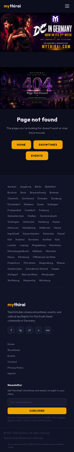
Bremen (54, 192)
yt (29, 330)
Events (37, 155)
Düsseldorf (14, 204)
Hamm (56, 221)
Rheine (61, 262)
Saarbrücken (15, 268)
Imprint (12, 373)
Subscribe (37, 410)
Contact (12, 361)
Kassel (61, 233)
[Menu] (67, 6)
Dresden (42, 198)
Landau (12, 245)
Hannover (13, 227)
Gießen (32, 215)
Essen (40, 204)
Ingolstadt (13, 233)
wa (48, 330)
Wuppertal (29, 280)
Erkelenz (29, 204)
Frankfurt (30, 210)
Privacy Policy (16, 367)
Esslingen (53, 204)
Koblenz (20, 239)
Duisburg (56, 198)
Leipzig (24, 245)
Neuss (11, 256)
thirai (12, 6)
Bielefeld (50, 186)
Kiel (10, 239)
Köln (57, 239)
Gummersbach (48, 215)
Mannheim (55, 245)
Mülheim (37, 251)
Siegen (55, 268)
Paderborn (14, 262)
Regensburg (46, 262)
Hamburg (43, 221)
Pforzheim (29, 262)
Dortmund (28, 198)
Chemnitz (13, 198)
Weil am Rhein (30, 274)
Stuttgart (13, 274)
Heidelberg (29, 227)
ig (20, 330)
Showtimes (48, 144)
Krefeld (47, 239)
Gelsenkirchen (16, 215)
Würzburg (44, 280)
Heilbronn (44, 227)
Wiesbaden (47, 274)
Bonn (23, 192)
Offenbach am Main (44, 256)
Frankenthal (14, 210)
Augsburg (25, 186)
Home (21, 144)
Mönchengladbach (18, 251)
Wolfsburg (13, 280)
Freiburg (44, 210)
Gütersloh (28, 221)
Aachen (12, 186)
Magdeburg (39, 245)
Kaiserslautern (31, 233)
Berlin (38, 186)
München (51, 251)
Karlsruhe (48, 233)
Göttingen (13, 221)
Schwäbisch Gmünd (37, 268)
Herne (57, 227)
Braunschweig (38, 192)
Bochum (12, 192)
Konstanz (33, 239)
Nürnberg (23, 256)
